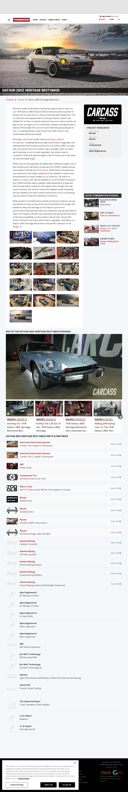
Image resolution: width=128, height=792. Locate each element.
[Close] (75, 763)
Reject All (48, 785)
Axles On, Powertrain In (110, 216)
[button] (9, 20)
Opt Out (79, 774)
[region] (40, 775)
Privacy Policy (23, 778)
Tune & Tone (105, 205)
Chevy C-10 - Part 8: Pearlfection (108, 230)
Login (112, 19)
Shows (35, 20)
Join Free (101, 19)
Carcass (20, 99)
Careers (79, 779)
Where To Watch (54, 20)
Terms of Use (81, 777)
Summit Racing (27, 541)
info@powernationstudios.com (111, 764)
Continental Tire (28, 475)
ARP (22, 464)
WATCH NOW (110, 16)
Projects (43, 20)
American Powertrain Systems (35, 442)
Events (64, 20)
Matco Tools (26, 486)
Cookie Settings (17, 785)
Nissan (45, 170)
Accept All (67, 785)
